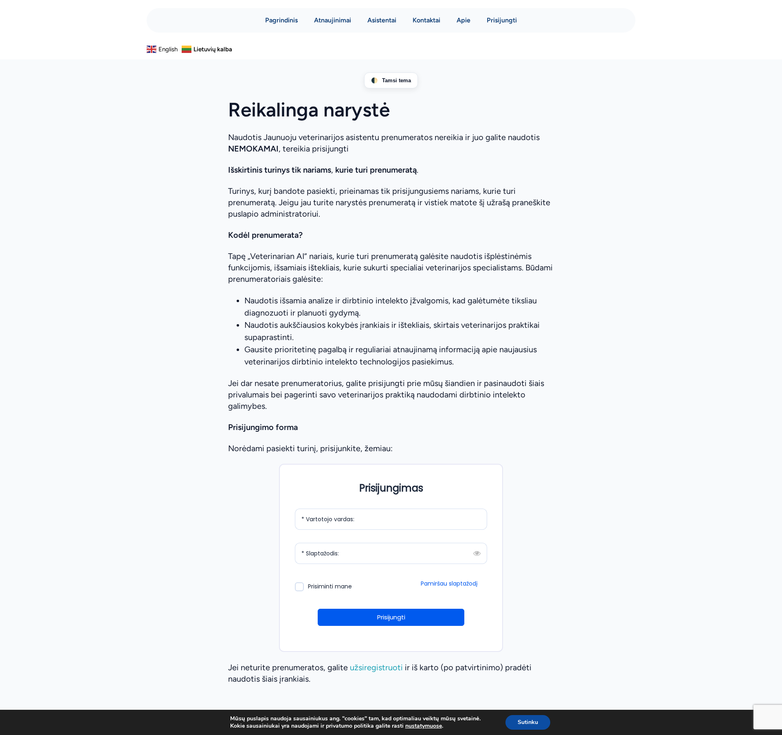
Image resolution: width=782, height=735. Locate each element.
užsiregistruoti (376, 667)
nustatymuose (423, 726)
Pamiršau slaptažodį (449, 583)
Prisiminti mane (330, 586)
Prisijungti (502, 20)
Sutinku (528, 722)
